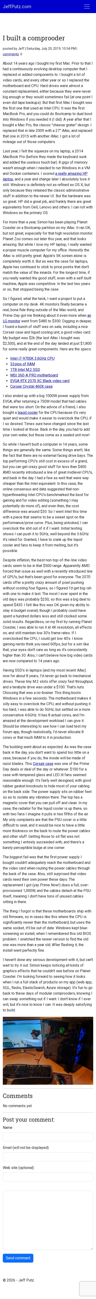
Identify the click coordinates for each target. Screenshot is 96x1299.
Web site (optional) (18, 1167)
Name (7, 1127)
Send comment (18, 1258)
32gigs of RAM (22, 364)
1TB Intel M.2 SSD (25, 369)
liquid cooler (28, 412)
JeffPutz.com (17, 6)
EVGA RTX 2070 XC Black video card (39, 381)
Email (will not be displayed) (26, 1147)
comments (11, 54)
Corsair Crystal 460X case (31, 386)
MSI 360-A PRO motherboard (34, 375)
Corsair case (43, 763)
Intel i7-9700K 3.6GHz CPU (32, 358)
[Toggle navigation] (87, 6)
